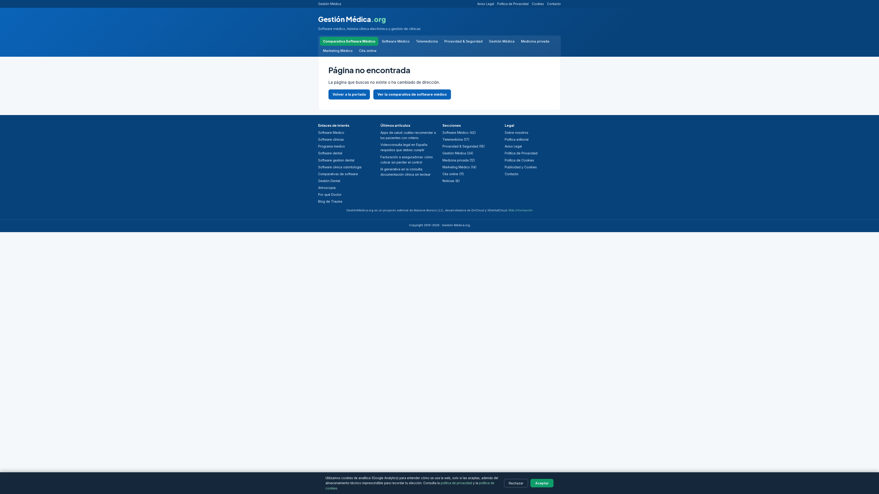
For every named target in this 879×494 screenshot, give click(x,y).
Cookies (538, 4)
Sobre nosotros (516, 132)
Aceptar (542, 483)
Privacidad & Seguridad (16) (463, 146)
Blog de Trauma (330, 201)
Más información (521, 210)
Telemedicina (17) (455, 139)
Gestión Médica (329, 4)
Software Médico (396, 41)
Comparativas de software (338, 174)
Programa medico (331, 146)
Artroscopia (327, 188)
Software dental (330, 153)
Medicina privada (535, 41)
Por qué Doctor (330, 194)
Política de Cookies (519, 160)
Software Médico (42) (459, 132)
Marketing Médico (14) (459, 167)
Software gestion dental (336, 160)
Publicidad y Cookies (521, 167)
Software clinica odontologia (339, 167)
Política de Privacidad (513, 4)
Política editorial (517, 139)
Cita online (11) (453, 174)
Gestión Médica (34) (457, 153)
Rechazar (516, 483)
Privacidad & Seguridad (463, 41)
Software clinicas (331, 139)
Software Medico (331, 132)
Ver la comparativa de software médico (412, 94)
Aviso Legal (485, 4)
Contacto (554, 4)
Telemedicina (427, 41)
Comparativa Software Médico (349, 41)
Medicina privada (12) (458, 160)
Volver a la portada (349, 94)
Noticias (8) (451, 181)
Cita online (368, 51)
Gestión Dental (329, 181)
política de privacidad (456, 483)
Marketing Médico (338, 51)
